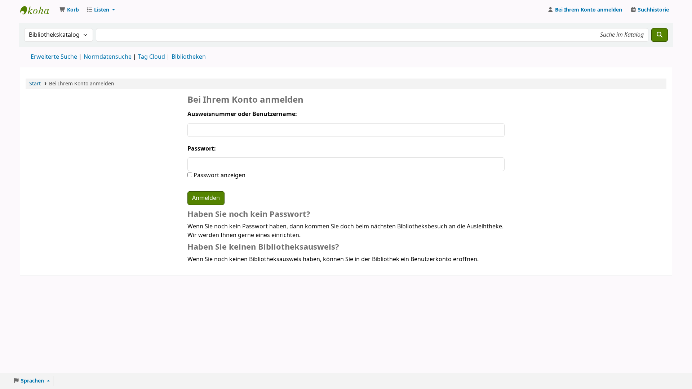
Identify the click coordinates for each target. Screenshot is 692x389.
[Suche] (659, 35)
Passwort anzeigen (218, 175)
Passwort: (201, 148)
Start (35, 84)
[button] (69, 10)
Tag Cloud (151, 57)
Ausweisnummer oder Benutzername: (242, 114)
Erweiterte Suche (54, 57)
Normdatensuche (108, 57)
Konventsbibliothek (38, 10)
